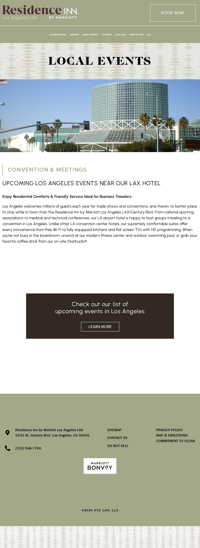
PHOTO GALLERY (136, 34)
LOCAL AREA (120, 34)
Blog (149, 34)
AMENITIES (74, 34)
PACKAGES (106, 34)
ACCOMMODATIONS (58, 34)
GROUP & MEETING (90, 34)
